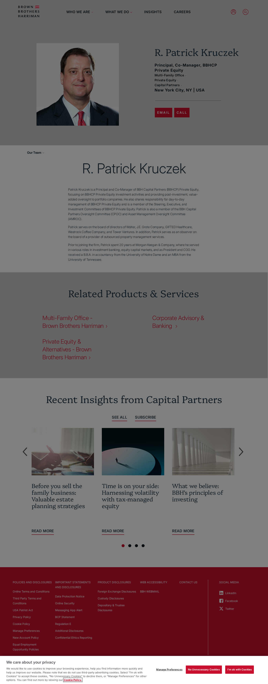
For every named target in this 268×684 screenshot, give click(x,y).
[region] (134, 670)
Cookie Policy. (73, 679)
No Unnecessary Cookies (204, 669)
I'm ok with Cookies (239, 669)
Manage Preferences (169, 669)
